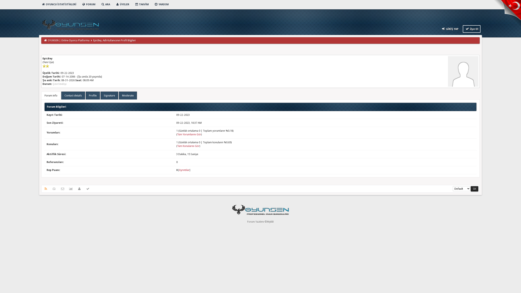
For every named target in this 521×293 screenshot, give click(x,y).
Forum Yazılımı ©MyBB (260, 221)
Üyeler (124, 4)
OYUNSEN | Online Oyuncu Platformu (69, 40)
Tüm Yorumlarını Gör (189, 134)
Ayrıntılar (184, 170)
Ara (107, 4)
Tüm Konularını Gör (188, 146)
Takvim (143, 4)
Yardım (163, 4)
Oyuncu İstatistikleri (60, 4)
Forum (90, 4)
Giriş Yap (452, 29)
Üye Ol (473, 29)
